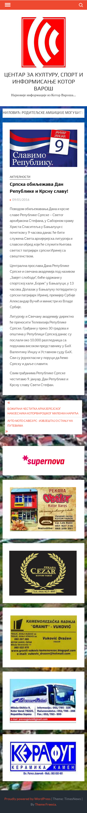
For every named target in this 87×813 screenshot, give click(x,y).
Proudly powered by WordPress (27, 799)
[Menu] (7, 5)
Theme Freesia (45, 804)
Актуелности (20, 177)
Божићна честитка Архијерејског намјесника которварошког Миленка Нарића (42, 411)
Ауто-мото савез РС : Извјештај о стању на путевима (40, 423)
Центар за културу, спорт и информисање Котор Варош (43, 81)
